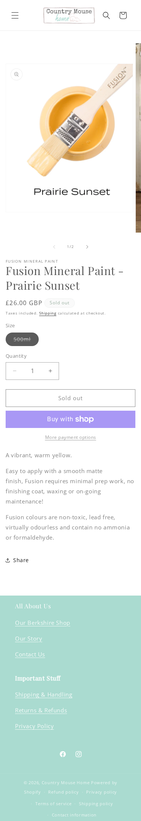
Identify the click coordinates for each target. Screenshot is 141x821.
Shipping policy (96, 803)
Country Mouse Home (66, 782)
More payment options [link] (70, 437)
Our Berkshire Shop (42, 622)
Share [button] (21, 560)
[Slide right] (87, 247)
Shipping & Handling (43, 694)
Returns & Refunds (41, 710)
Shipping (47, 313)
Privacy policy (101, 792)
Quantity (16, 355)
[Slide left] (54, 247)
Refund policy (63, 792)
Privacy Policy (34, 726)
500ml (26, 340)
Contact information (74, 815)
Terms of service (53, 803)
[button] (15, 15)
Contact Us (30, 654)
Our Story (28, 638)
